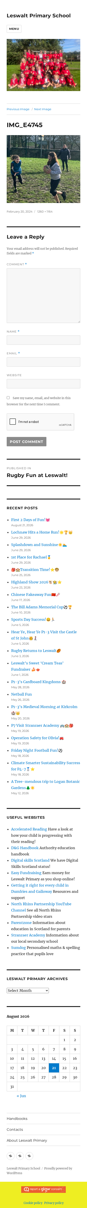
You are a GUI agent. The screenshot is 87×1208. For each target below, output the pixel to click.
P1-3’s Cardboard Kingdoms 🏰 (38, 682)
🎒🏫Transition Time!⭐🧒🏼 (35, 569)
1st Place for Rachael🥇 (31, 557)
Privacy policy (54, 1203)
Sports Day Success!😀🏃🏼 (33, 619)
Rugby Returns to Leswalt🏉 (36, 650)
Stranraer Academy (28, 935)
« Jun (21, 1096)
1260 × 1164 (45, 211)
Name (13, 331)
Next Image (42, 109)
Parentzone (21, 922)
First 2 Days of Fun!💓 (30, 520)
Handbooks (17, 1119)
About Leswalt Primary (27, 1140)
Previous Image (18, 109)
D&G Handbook (25, 848)
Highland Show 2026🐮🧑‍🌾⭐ (36, 582)
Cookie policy (33, 1203)
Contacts (15, 1129)
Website (14, 375)
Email (13, 353)
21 (54, 1068)
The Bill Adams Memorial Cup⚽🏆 (41, 607)
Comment (17, 264)
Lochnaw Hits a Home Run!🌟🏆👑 (42, 532)
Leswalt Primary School (39, 15)
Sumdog (18, 947)
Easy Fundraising (26, 873)
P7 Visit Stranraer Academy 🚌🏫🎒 (42, 725)
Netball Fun (21, 694)
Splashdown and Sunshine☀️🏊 (39, 544)
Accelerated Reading (29, 829)
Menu (14, 28)
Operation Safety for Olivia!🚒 (37, 738)
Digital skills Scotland (30, 860)
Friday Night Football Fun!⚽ (37, 750)
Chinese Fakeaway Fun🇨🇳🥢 (35, 594)
